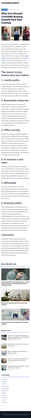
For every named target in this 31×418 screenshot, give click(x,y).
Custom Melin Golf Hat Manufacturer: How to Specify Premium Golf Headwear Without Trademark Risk (15, 283)
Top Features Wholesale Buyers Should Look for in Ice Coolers (18, 366)
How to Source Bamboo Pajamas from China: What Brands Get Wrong (18, 359)
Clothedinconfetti (10, 3)
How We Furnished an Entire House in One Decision (14, 303)
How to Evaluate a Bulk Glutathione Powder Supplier (15, 323)
